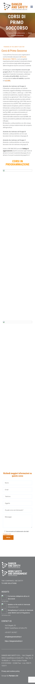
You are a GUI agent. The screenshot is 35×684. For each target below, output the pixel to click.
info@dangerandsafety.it (13, 637)
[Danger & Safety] (15, 6)
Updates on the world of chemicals (19, 604)
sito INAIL (8, 80)
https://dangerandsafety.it (13, 641)
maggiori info (7, 534)
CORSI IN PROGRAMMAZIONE (17, 162)
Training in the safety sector (14, 46)
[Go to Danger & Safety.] (4, 33)
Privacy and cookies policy (10, 671)
